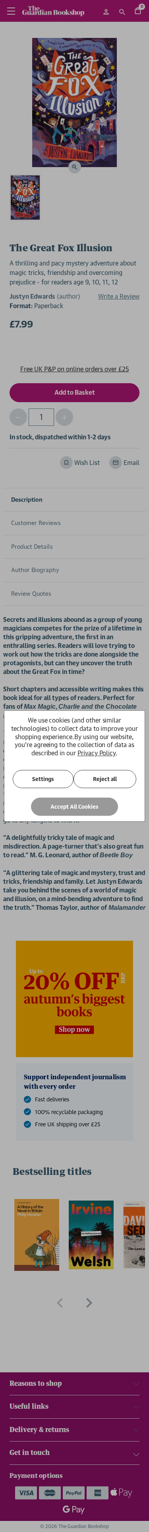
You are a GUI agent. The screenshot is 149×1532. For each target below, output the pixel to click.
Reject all (105, 779)
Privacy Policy (96, 753)
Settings (43, 779)
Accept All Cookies (74, 806)
